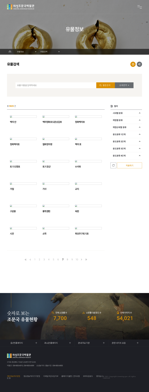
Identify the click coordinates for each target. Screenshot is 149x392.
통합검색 (106, 85)
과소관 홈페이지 (51, 343)
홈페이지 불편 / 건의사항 (70, 376)
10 (77, 259)
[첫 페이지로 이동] (25, 259)
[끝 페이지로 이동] (86, 259)
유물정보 (20, 52)
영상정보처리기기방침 (32, 376)
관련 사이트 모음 (119, 343)
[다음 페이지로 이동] (81, 259)
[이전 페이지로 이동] (30, 259)
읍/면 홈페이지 (16, 343)
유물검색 (43, 52)
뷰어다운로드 (88, 376)
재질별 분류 (118, 120)
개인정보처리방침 (13, 376)
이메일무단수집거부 (50, 376)
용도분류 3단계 (119, 148)
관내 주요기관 (84, 343)
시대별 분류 (118, 113)
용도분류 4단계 (119, 155)
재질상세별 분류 (119, 127)
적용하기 (129, 165)
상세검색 (123, 85)
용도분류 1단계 (119, 134)
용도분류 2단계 (119, 141)
